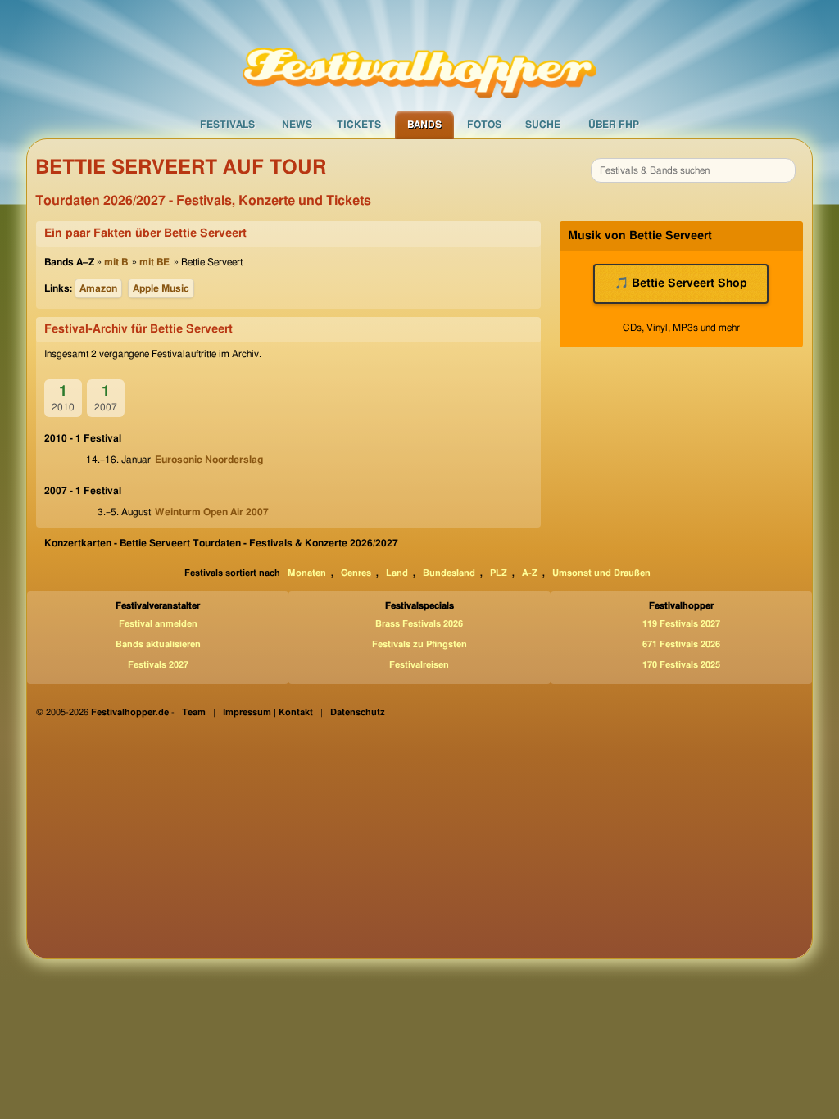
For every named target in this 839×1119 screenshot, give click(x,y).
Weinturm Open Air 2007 (212, 512)
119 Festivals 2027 (681, 623)
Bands (424, 124)
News (297, 124)
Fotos (484, 124)
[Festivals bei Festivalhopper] (419, 55)
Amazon (98, 288)
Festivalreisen (419, 664)
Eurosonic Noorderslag (209, 459)
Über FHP (613, 124)
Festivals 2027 (158, 664)
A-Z (529, 573)
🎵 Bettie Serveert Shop (681, 283)
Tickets (359, 124)
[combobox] (693, 170)
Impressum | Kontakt (268, 712)
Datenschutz (357, 712)
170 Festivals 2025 (681, 664)
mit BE (154, 262)
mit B (116, 262)
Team (194, 712)
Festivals (227, 124)
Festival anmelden (158, 623)
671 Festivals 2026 (681, 644)
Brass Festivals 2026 (419, 623)
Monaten (307, 573)
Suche (542, 124)
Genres (356, 573)
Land (397, 573)
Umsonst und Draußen (601, 573)
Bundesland (449, 573)
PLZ (498, 573)
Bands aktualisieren (158, 644)
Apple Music (161, 288)
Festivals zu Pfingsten (419, 644)
